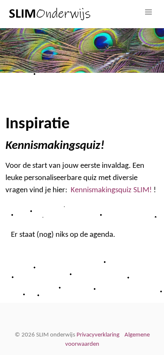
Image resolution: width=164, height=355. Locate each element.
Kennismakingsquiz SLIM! (111, 190)
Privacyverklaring (98, 335)
